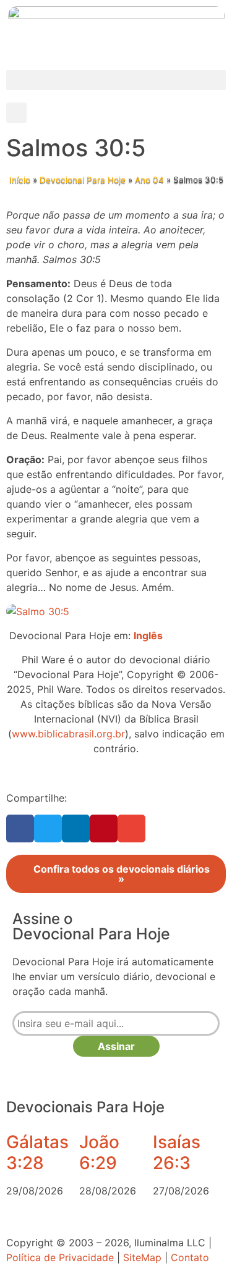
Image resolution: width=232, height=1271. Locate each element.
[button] (116, 80)
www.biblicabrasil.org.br (68, 734)
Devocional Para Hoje (83, 180)
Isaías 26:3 (176, 1152)
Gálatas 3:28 (37, 1152)
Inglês (148, 635)
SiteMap (142, 1257)
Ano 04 (149, 180)
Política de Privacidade (60, 1257)
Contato (190, 1257)
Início (19, 180)
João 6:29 (99, 1152)
